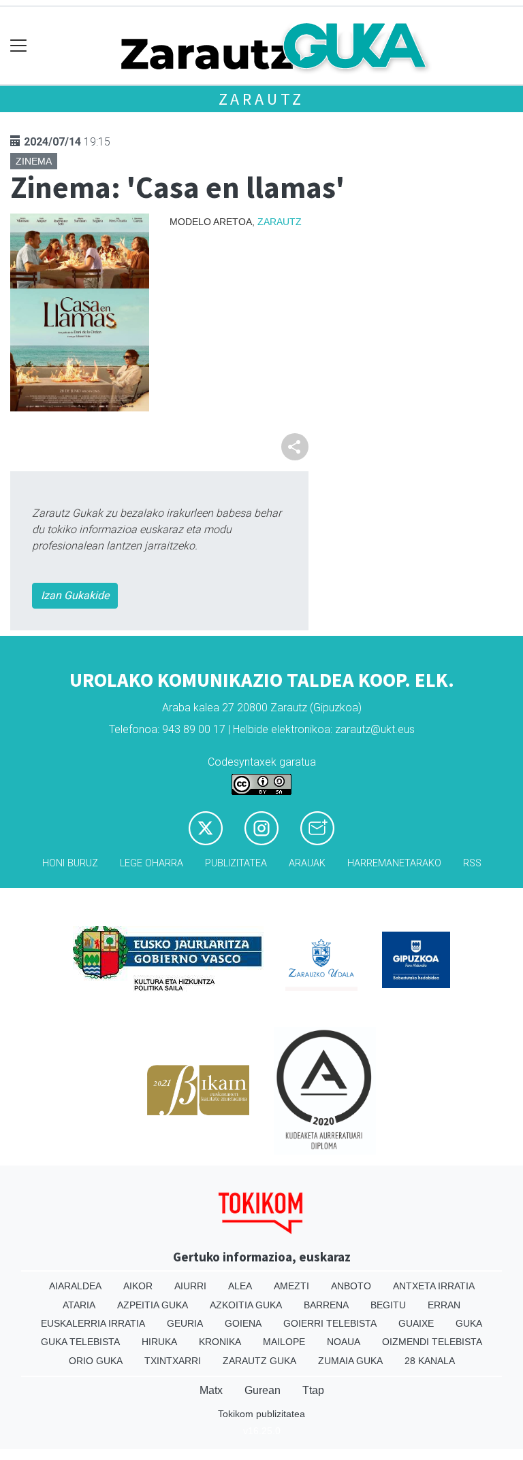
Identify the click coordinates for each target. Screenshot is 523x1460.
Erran (444, 1305)
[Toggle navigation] (18, 46)
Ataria (79, 1305)
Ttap (313, 1390)
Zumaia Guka (350, 1360)
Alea (240, 1285)
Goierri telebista (330, 1323)
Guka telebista (80, 1341)
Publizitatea (236, 863)
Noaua (343, 1341)
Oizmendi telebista (432, 1341)
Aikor (138, 1285)
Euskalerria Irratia (93, 1323)
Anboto (351, 1285)
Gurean (262, 1390)
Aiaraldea (75, 1285)
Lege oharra (151, 863)
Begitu (388, 1305)
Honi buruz (70, 863)
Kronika (220, 1341)
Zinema (34, 161)
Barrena (326, 1305)
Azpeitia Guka (152, 1305)
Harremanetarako (394, 863)
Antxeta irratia (434, 1285)
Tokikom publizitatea (261, 1413)
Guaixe (416, 1323)
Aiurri (190, 1285)
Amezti (291, 1285)
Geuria (185, 1323)
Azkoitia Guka (246, 1305)
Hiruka (159, 1341)
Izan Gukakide (75, 595)
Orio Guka (96, 1360)
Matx (211, 1390)
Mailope (284, 1341)
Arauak (307, 863)
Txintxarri (172, 1360)
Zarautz (262, 98)
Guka (469, 1323)
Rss (472, 863)
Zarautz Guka (259, 1360)
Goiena (243, 1323)
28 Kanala (430, 1360)
